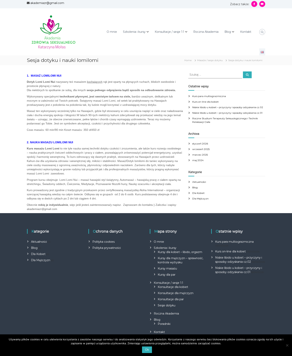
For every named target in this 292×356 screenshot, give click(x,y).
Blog (227, 32)
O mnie (112, 32)
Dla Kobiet (198, 192)
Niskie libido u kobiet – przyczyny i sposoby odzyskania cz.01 (227, 112)
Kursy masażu (167, 268)
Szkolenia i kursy (134, 32)
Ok (147, 349)
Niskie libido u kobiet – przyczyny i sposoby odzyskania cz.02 (227, 107)
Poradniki (164, 324)
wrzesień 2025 (201, 149)
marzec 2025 (200, 154)
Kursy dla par (166, 274)
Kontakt (245, 32)
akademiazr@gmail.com (47, 3)
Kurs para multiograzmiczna (209, 96)
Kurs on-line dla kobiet (205, 101)
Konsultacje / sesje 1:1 (169, 32)
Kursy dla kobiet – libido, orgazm (180, 252)
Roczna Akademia (206, 32)
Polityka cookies (103, 241)
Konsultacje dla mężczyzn (175, 293)
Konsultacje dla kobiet (173, 287)
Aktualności (199, 181)
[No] (287, 345)
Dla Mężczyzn (200, 198)
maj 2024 (198, 160)
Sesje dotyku (166, 305)
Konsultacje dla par (171, 299)
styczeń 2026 (200, 143)
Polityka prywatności (106, 248)
